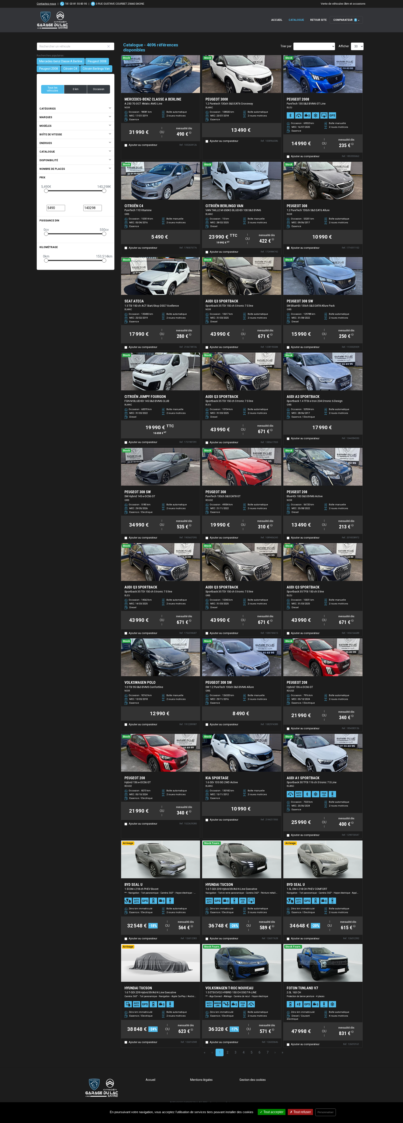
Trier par (286, 46)
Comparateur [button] (344, 19)
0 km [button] (76, 89)
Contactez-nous (46, 3)
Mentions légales (201, 1079)
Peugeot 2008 (48, 68)
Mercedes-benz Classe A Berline (60, 61)
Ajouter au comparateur (143, 144)
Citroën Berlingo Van (96, 68)
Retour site (318, 19)
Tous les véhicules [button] (52, 89)
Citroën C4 (70, 68)
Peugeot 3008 (97, 61)
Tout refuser (302, 1112)
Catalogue (296, 19)
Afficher (344, 46)
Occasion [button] (98, 89)
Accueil (276, 19)
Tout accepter (273, 1112)
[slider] (46, 191)
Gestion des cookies (252, 1079)
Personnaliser (326, 1112)
